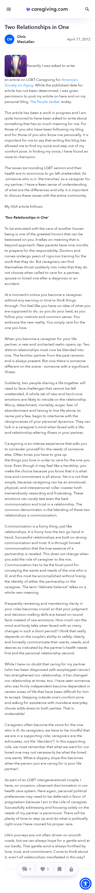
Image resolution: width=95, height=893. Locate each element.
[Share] (71, 869)
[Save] (59, 869)
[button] (85, 883)
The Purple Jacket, (45, 101)
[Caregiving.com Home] (48, 9)
